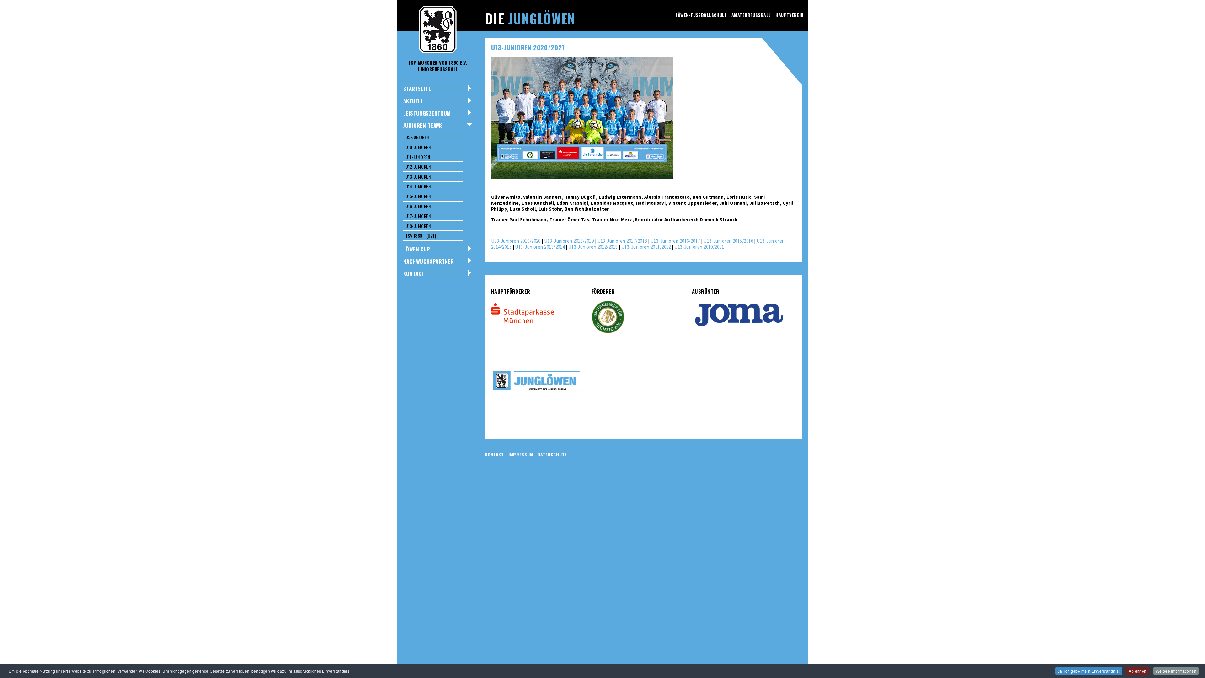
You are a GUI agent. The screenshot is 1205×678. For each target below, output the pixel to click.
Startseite (417, 89)
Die (530, 18)
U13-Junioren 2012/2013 (593, 247)
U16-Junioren (418, 206)
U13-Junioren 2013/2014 (540, 247)
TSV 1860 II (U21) (420, 235)
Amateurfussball (751, 15)
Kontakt (413, 273)
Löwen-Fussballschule (701, 15)
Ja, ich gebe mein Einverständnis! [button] (1089, 671)
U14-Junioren (418, 186)
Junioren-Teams (423, 125)
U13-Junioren (418, 176)
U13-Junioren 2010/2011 (699, 247)
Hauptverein (789, 15)
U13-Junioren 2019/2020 (516, 241)
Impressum (520, 454)
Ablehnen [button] (1137, 671)
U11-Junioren (417, 156)
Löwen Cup (416, 249)
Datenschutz (552, 454)
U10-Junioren (418, 147)
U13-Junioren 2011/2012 (646, 247)
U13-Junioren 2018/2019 (569, 241)
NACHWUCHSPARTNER (428, 261)
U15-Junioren (418, 196)
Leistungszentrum (427, 113)
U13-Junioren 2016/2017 (675, 241)
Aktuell (413, 101)
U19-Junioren (418, 226)
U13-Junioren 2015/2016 (728, 241)
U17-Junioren (418, 216)
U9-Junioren (417, 137)
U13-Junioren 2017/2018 (622, 241)
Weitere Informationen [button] (1176, 671)
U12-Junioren (418, 166)
